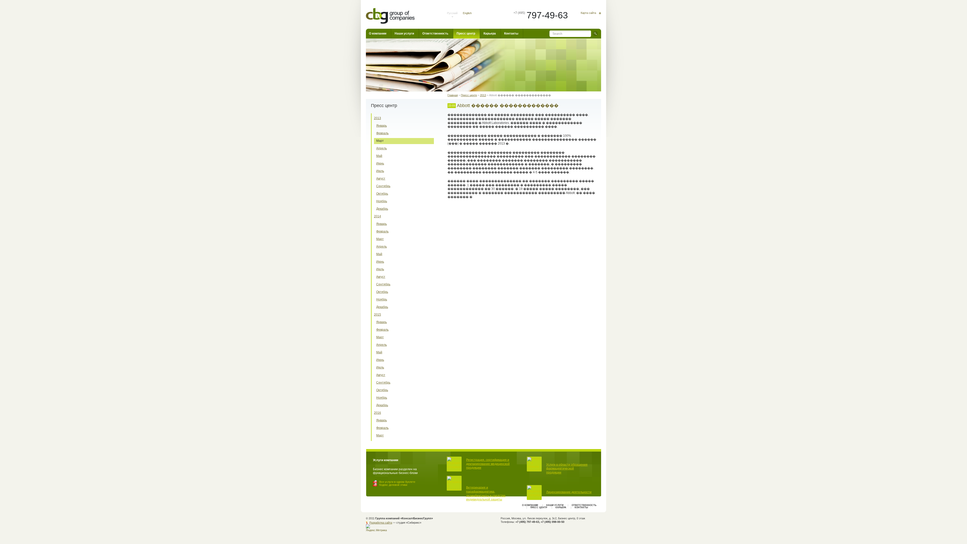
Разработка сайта (380, 522)
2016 (377, 413)
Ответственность (435, 33)
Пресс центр (466, 33)
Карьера (490, 33)
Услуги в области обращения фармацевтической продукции (567, 468)
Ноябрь (381, 201)
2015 (377, 314)
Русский (452, 13)
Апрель (381, 148)
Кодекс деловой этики (393, 484)
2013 (377, 118)
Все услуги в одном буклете (397, 481)
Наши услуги (404, 33)
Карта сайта (588, 13)
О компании (377, 33)
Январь (381, 125)
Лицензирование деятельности (569, 492)
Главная (452, 95)
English (467, 13)
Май (379, 156)
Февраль (382, 133)
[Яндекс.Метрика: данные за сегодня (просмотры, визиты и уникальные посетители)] (377, 528)
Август (380, 178)
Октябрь (382, 193)
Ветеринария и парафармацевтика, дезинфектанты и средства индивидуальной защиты (485, 493)
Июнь (380, 163)
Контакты (511, 33)
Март (380, 141)
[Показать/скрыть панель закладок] (450, 210)
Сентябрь (383, 186)
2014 (377, 216)
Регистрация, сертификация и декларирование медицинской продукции (488, 463)
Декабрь (382, 209)
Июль (380, 171)
